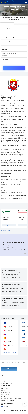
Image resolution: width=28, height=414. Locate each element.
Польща (10, 330)
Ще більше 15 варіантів (6, 230)
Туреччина (10, 345)
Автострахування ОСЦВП (7, 373)
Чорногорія (10, 349)
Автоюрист (4, 381)
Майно (3, 379)
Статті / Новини (5, 394)
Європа (9, 322)
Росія (9, 334)
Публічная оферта (5, 392)
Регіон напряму (5, 34)
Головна (3, 73)
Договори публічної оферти (7, 400)
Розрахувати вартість (14, 68)
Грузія (9, 341)
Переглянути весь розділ (8, 352)
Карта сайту (4, 396)
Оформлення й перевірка (18, 265)
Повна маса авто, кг (6, 59)
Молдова (10, 337)
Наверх (25, 404)
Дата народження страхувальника (9, 53)
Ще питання (14, 311)
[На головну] (9, 369)
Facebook (5, 406)
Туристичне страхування (7, 375)
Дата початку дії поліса (6, 47)
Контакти (3, 390)
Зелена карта (9, 73)
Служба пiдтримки (8, 403)
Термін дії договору (6, 41)
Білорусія (10, 326)
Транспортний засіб (6, 28)
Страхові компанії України (7, 383)
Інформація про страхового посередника (11, 398)
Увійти (20, 2)
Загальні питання (5, 265)
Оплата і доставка (5, 385)
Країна (15, 73)
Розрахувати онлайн (9, 225)
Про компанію (4, 388)
